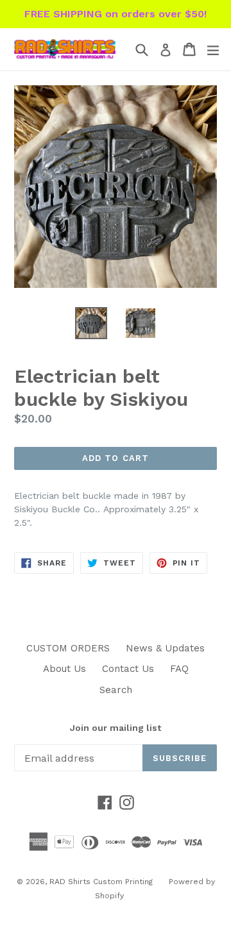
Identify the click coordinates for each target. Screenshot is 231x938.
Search (115, 690)
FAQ (179, 668)
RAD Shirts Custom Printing (101, 881)
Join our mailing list (115, 728)
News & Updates (165, 648)
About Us (64, 668)
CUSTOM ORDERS (68, 648)
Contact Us (128, 668)
